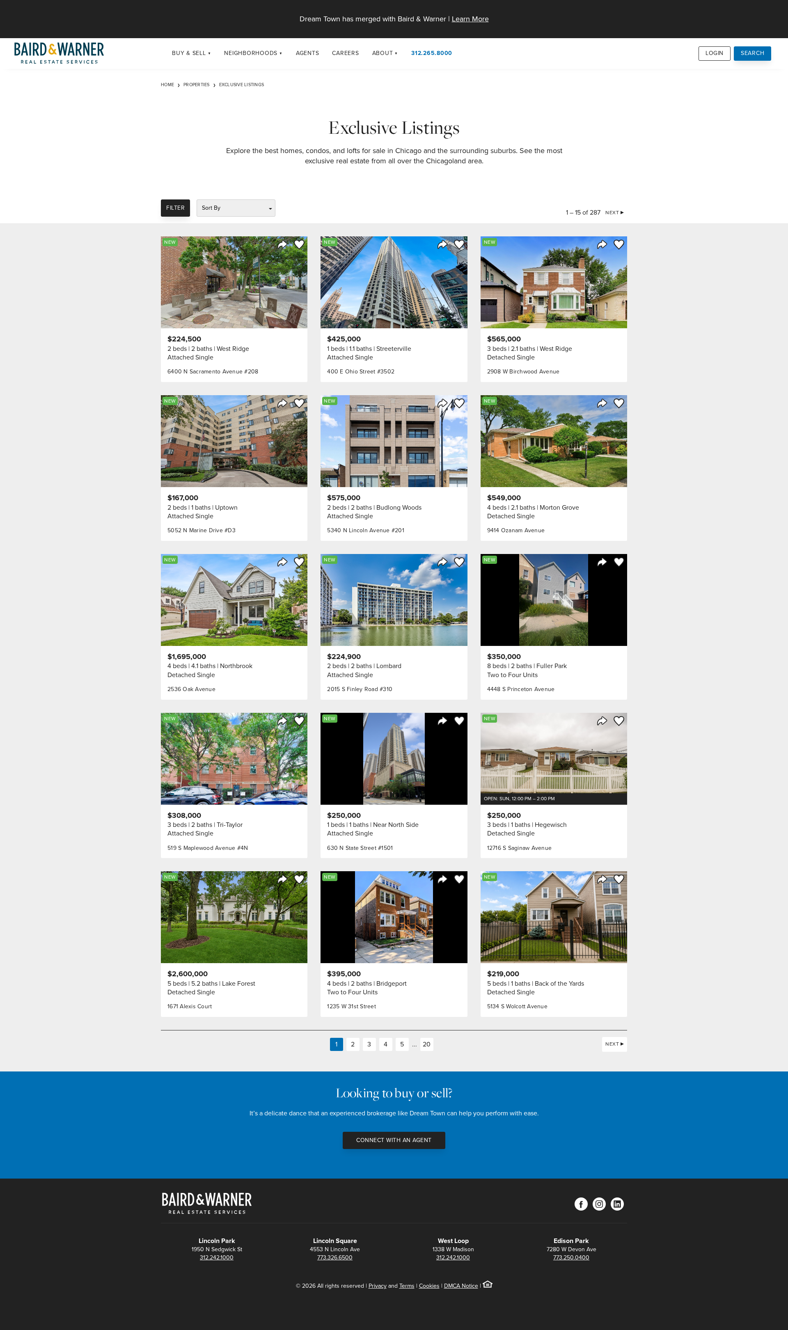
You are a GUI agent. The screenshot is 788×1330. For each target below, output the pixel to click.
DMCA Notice (461, 1286)
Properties (196, 84)
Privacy (378, 1286)
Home (167, 84)
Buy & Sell (189, 53)
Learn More (470, 19)
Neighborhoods (250, 53)
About (382, 53)
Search (753, 53)
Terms (407, 1286)
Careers (345, 53)
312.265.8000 (431, 53)
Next (612, 212)
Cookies (429, 1286)
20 (427, 1044)
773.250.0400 (571, 1257)
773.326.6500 (335, 1257)
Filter (175, 208)
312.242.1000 (217, 1257)
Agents (307, 53)
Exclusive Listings (241, 84)
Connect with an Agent (394, 1140)
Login (715, 53)
